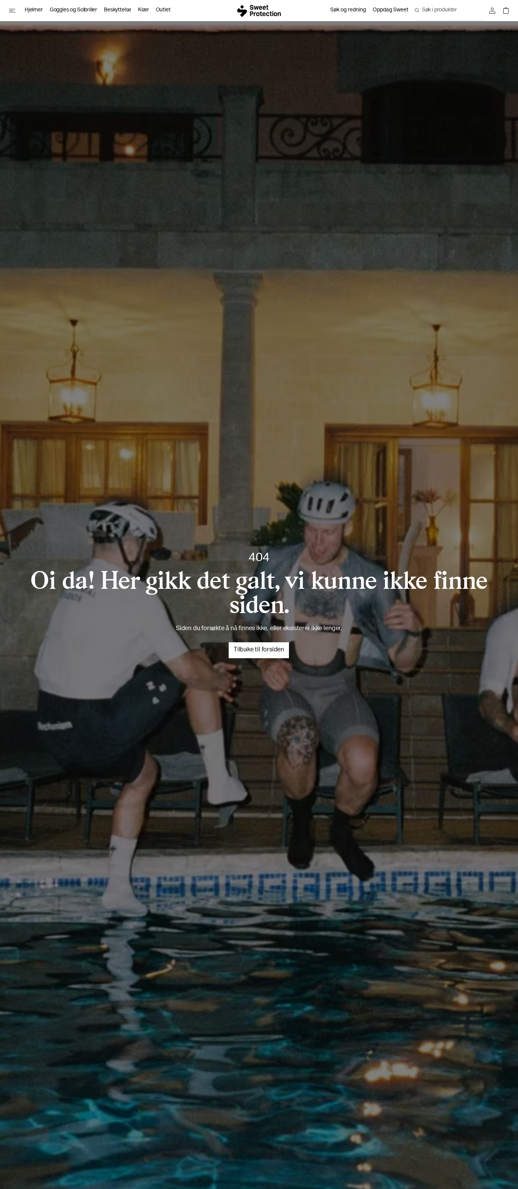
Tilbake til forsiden (259, 650)
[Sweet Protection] (259, 10)
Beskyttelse (117, 10)
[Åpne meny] (15, 10)
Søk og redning (348, 10)
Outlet (163, 10)
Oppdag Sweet (390, 10)
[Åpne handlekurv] (504, 10)
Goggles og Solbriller (73, 10)
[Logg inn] (494, 10)
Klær (143, 10)
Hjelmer (34, 10)
